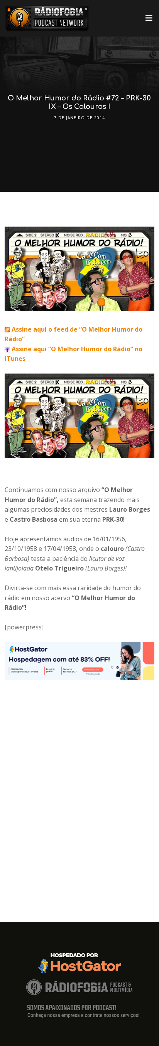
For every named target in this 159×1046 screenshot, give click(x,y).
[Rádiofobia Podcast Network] (47, 18)
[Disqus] (79, 776)
